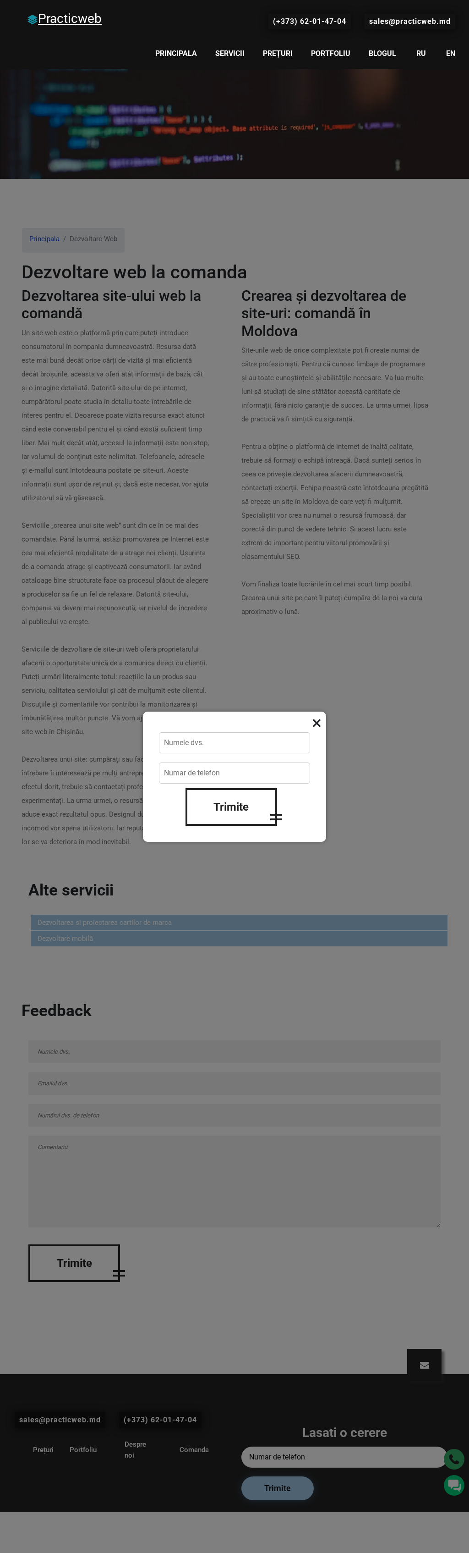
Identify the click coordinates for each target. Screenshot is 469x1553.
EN (450, 53)
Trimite (231, 807)
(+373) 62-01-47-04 (309, 21)
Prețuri (278, 53)
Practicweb (70, 18)
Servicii (230, 53)
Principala (176, 53)
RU (421, 53)
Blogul (382, 53)
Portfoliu (330, 53)
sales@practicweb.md (410, 21)
